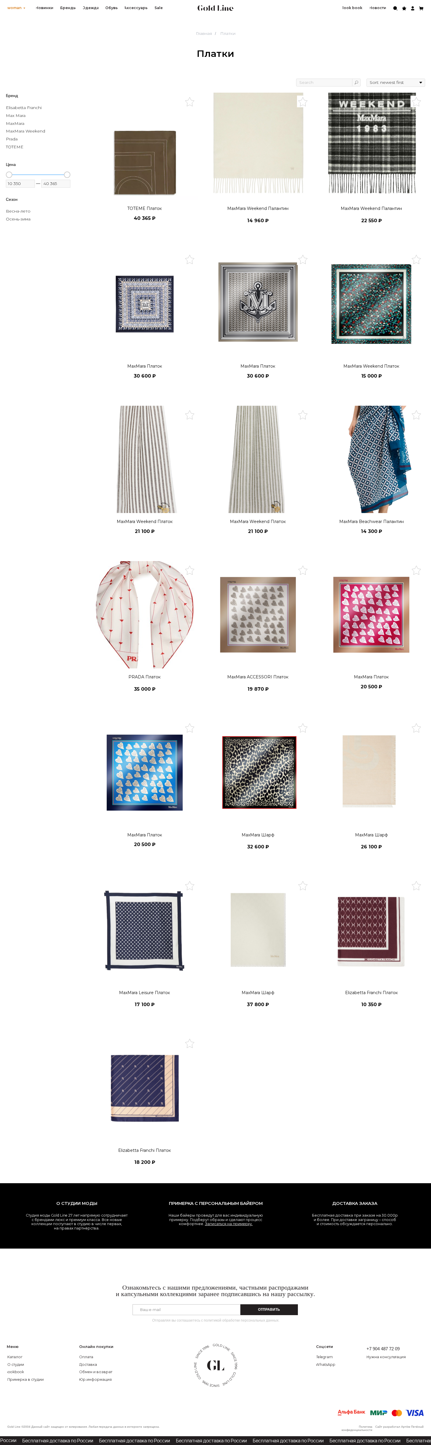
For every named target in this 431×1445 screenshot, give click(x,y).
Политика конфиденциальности (357, 1428)
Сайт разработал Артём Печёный (399, 1426)
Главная (204, 33)
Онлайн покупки (96, 1346)
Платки (227, 33)
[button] (391, 1357)
